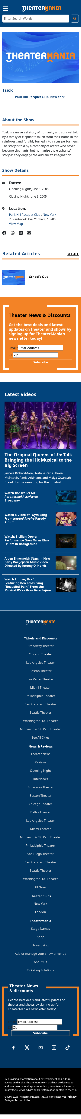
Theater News (40, 754)
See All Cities (40, 737)
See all (73, 254)
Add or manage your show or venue (40, 954)
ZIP (11, 355)
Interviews (40, 779)
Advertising (40, 945)
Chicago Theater (40, 654)
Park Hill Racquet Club (25, 215)
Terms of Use (22, 1100)
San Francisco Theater (40, 704)
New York (57, 97)
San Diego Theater (40, 854)
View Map (16, 224)
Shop (40, 937)
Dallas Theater (40, 812)
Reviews (40, 762)
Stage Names (40, 929)
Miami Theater (40, 687)
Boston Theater (41, 671)
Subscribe (40, 362)
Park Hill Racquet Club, (32, 97)
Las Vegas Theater (40, 679)
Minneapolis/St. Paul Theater (40, 729)
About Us (40, 962)
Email (13, 348)
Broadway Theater (41, 646)
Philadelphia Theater (40, 696)
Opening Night (40, 771)
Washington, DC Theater (40, 721)
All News (40, 887)
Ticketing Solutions (40, 970)
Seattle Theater (40, 712)
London (40, 912)
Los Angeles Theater (40, 662)
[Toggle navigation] (2, 8)
